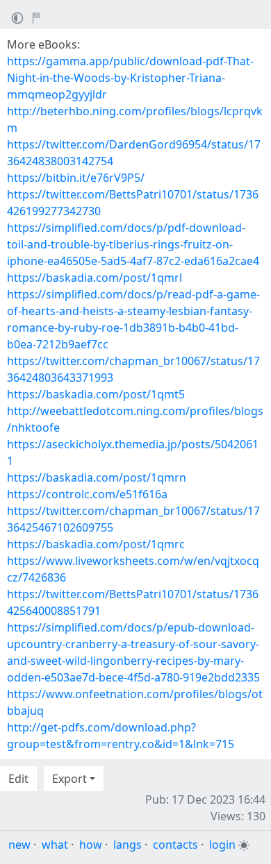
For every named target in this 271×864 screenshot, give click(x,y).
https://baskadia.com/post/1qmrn (96, 477)
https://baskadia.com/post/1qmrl (94, 277)
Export (69, 778)
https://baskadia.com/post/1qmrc (96, 544)
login (222, 844)
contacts (175, 844)
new (19, 844)
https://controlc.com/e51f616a (87, 494)
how (90, 844)
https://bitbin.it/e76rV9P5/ (76, 177)
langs (127, 844)
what (55, 844)
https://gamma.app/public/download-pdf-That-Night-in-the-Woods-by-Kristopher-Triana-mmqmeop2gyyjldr (130, 77)
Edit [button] (18, 778)
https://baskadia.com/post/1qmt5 (96, 394)
